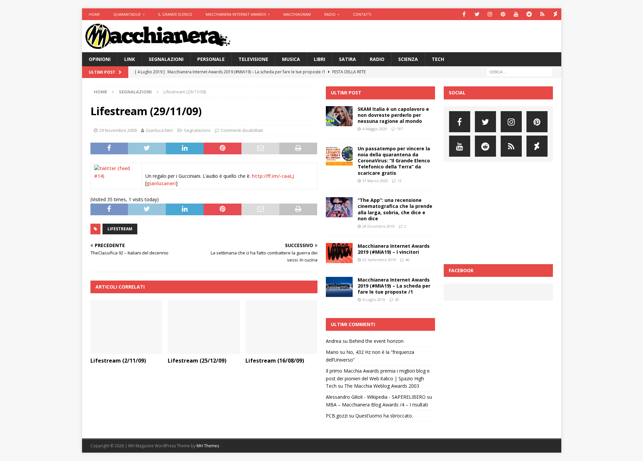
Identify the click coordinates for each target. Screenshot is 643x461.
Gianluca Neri (159, 130)
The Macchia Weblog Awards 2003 (381, 386)
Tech (438, 59)
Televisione (253, 59)
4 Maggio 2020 (374, 128)
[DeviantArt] (555, 14)
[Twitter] (477, 14)
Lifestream (120, 229)
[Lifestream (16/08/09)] (281, 327)
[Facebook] (464, 14)
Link (129, 59)
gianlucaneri (161, 183)
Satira (347, 59)
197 (400, 128)
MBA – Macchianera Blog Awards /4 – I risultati (377, 404)
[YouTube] (516, 14)
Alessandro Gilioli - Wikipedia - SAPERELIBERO (376, 397)
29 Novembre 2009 (118, 130)
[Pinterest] (503, 14)
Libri (319, 59)
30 (397, 299)
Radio (330, 14)
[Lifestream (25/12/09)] (204, 327)
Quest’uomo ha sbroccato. (384, 415)
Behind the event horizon (376, 341)
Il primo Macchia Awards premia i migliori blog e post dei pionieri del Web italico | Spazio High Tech (378, 378)
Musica (291, 59)
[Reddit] (529, 14)
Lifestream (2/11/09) (118, 360)
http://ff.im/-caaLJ (273, 176)
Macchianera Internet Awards (236, 14)
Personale (211, 59)
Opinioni (100, 59)
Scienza (408, 59)
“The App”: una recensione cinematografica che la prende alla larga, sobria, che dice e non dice (395, 209)
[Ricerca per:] (519, 72)
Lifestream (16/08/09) (274, 360)
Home (94, 14)
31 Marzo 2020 (375, 180)
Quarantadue (127, 14)
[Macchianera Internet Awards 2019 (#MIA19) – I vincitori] (339, 253)
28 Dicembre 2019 (378, 226)
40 (408, 259)
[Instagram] (490, 14)
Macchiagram (297, 14)
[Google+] (542, 14)
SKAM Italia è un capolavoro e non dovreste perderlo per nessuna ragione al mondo (393, 115)
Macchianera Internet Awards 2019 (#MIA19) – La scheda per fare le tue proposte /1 (394, 286)
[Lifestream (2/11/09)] (126, 327)
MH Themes (208, 446)
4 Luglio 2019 (373, 299)
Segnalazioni (166, 59)
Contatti (362, 14)
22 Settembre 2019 (379, 259)
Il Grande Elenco (175, 14)
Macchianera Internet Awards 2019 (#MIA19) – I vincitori (394, 249)
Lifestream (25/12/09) (197, 360)
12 (400, 180)
